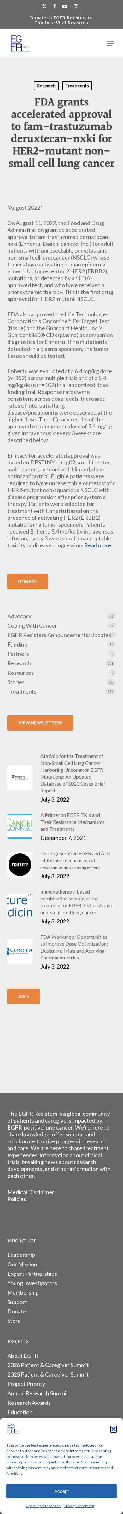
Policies (16, 1198)
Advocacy (19, 616)
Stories (16, 682)
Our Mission (22, 1264)
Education (19, 1412)
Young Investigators (32, 1283)
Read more (97, 545)
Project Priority (26, 1383)
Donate (16, 1311)
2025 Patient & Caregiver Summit (48, 1374)
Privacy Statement (79, 1505)
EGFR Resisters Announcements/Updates (59, 634)
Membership (23, 1292)
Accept (61, 1491)
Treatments (77, 85)
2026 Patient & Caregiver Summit (48, 1364)
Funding (17, 644)
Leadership (21, 1254)
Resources (20, 672)
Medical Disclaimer (30, 1192)
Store (14, 1320)
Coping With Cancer (32, 625)
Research (46, 85)
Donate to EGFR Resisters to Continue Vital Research (61, 20)
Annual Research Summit (37, 1393)
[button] (113, 1429)
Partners (18, 653)
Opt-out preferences (43, 1505)
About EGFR (22, 1355)
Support (17, 1301)
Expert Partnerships (32, 1273)
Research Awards (29, 1402)
